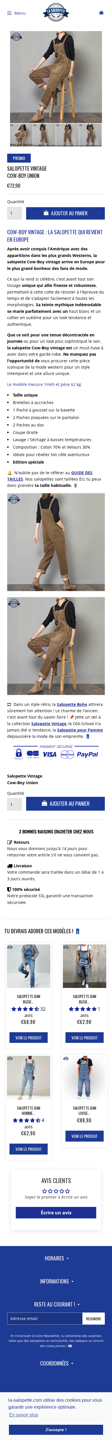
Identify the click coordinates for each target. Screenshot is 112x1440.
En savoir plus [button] (23, 1414)
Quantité (14, 201)
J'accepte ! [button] (56, 1429)
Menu (20, 13)
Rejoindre (93, 1318)
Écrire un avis (56, 1212)
